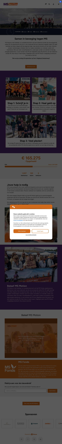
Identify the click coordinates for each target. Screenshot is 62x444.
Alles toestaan (22, 231)
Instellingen (40, 231)
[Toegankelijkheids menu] (60, 2)
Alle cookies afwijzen (31, 234)
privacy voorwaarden (18, 220)
